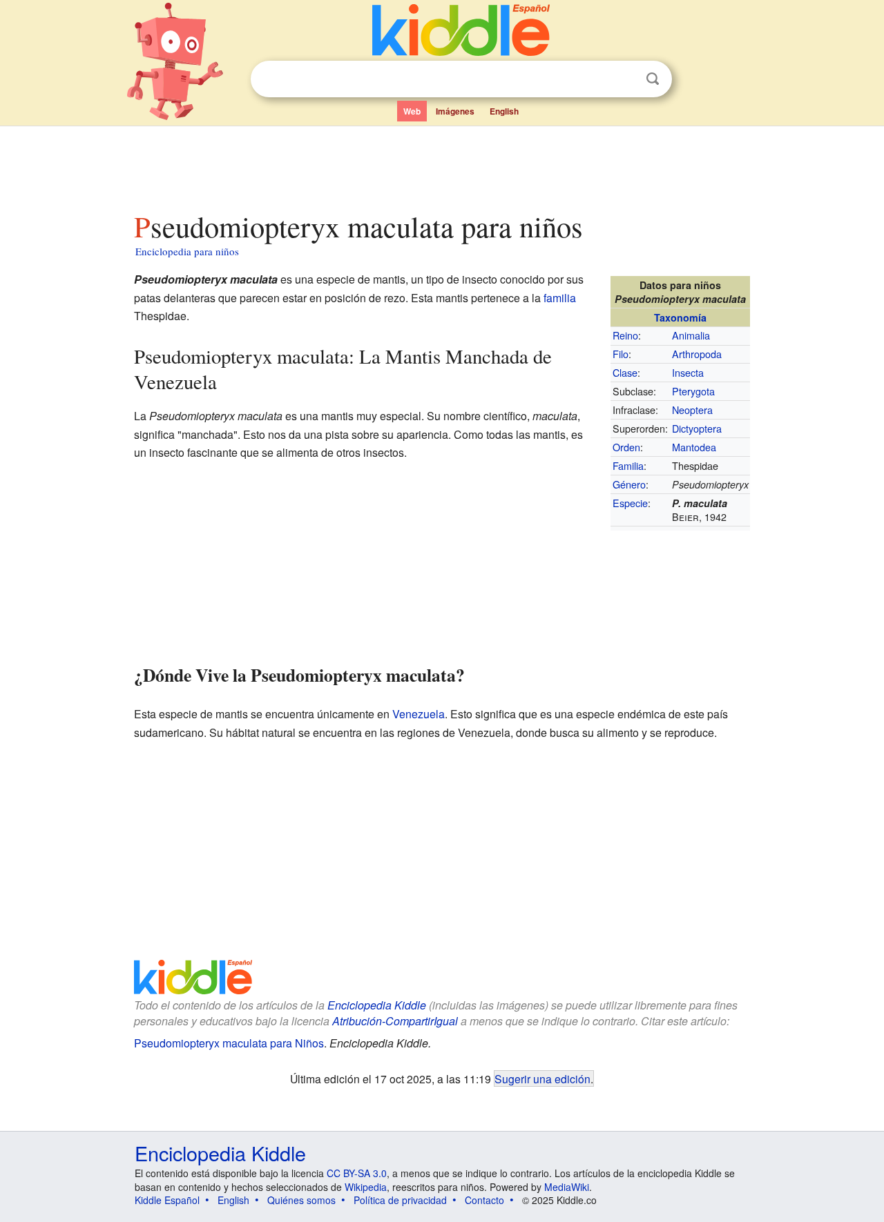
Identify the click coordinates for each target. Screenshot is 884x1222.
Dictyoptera (697, 428)
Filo (620, 353)
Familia (628, 465)
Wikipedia (366, 1187)
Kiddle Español (167, 1200)
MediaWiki (566, 1187)
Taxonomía (680, 317)
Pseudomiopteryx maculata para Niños (229, 1043)
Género (629, 484)
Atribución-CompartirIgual (395, 1021)
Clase (625, 372)
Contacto (484, 1200)
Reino (625, 335)
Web (412, 111)
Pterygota (693, 391)
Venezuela (418, 714)
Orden (626, 447)
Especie (630, 502)
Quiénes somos (301, 1200)
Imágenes (455, 111)
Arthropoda (697, 353)
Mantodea (694, 447)
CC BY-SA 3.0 (357, 1173)
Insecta (688, 372)
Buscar (652, 79)
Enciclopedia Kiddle (376, 1005)
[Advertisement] (441, 165)
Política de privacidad (400, 1200)
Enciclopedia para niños (187, 251)
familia (560, 298)
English (504, 111)
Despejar (624, 79)
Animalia (691, 335)
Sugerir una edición (542, 1078)
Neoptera (692, 409)
